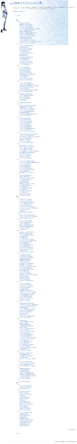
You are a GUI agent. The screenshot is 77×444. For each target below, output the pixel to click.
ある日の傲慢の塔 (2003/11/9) (25, 58)
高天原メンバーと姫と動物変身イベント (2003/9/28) (29, 85)
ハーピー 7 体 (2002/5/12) (24, 340)
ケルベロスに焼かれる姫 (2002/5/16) (26, 334)
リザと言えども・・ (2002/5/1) (25, 350)
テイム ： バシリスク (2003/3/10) (26, 158)
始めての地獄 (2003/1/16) (24, 182)
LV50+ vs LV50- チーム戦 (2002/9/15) (26, 247)
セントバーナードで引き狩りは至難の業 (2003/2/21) (29, 162)
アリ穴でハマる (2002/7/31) (25, 283)
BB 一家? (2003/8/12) (23, 99)
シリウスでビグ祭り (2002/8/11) (26, 267)
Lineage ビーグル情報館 (59, 441)
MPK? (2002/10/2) (23, 229)
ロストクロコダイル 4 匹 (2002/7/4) (26, 297)
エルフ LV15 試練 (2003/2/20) (25, 166)
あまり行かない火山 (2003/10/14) (26, 72)
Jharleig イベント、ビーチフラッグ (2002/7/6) (28, 291)
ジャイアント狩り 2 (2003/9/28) (25, 82)
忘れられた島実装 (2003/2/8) (25, 170)
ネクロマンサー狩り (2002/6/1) (25, 317)
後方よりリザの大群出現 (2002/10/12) (27, 224)
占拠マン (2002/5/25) (23, 327)
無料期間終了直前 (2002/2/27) (25, 368)
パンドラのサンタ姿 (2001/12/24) (26, 385)
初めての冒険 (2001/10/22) (24, 425)
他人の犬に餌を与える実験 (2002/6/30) (27, 303)
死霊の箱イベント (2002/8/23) (25, 260)
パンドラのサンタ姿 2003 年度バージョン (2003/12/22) (30, 28)
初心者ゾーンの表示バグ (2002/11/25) (27, 217)
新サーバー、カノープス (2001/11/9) (26, 404)
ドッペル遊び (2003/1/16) (24, 180)
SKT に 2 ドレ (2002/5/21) (24, 330)
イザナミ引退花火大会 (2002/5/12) (26, 341)
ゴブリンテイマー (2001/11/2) (25, 409)
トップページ (18, 15)
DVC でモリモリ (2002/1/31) (25, 381)
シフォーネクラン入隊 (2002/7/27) (26, 284)
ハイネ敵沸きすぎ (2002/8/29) (25, 254)
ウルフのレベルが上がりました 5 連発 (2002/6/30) (29, 304)
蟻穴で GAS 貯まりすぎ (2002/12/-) (26, 212)
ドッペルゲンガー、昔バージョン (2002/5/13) (28, 337)
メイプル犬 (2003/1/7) (24, 192)
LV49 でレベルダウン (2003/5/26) (26, 121)
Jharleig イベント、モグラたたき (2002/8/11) (28, 266)
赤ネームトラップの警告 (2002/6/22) (26, 310)
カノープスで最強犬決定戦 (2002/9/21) (27, 234)
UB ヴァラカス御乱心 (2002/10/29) (26, 222)
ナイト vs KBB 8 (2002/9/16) (25, 246)
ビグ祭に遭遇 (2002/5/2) (24, 348)
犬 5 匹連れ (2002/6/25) (24, 307)
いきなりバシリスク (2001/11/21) (26, 394)
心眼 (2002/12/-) (23, 210)
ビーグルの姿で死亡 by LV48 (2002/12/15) (27, 202)
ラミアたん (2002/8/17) (24, 261)
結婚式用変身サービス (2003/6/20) (26, 106)
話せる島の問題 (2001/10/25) (25, 422)
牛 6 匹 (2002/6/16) (23, 314)
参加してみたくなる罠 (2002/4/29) (26, 352)
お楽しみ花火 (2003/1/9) (24, 186)
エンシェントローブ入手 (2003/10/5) (26, 78)
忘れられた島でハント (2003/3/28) (26, 145)
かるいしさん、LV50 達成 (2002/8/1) (26, 280)
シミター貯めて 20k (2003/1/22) (25, 179)
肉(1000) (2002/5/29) (23, 320)
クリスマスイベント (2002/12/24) (26, 200)
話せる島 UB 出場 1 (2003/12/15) (26, 38)
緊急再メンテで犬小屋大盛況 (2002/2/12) (27, 374)
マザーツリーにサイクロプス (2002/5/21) (27, 331)
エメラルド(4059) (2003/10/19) (25, 71)
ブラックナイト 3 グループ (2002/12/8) (27, 206)
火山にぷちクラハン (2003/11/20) (26, 48)
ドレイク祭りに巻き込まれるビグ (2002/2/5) (28, 375)
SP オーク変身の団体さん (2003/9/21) (26, 86)
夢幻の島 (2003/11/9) (23, 55)
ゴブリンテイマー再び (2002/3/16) (26, 361)
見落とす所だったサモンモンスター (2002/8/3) (28, 274)
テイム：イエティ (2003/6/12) (25, 115)
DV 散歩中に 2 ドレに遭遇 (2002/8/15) (27, 263)
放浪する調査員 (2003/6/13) (25, 112)
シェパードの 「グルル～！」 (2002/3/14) (27, 362)
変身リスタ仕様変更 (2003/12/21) (26, 31)
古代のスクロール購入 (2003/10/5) (26, 79)
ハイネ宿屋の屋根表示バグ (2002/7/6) (27, 294)
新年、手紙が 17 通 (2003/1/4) (25, 195)
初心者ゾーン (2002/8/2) (24, 276)
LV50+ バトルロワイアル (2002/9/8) (26, 249)
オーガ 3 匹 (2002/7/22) (24, 288)
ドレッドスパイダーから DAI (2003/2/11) (27, 169)
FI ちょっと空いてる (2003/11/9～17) (26, 52)
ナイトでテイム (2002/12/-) (25, 209)
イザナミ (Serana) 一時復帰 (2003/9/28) (27, 84)
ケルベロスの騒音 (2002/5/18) (25, 333)
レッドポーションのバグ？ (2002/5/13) (27, 338)
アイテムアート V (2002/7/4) (25, 298)
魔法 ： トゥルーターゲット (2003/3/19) (27, 146)
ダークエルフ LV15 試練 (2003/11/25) (26, 45)
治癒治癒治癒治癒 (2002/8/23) (25, 259)
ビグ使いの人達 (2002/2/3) (24, 377)
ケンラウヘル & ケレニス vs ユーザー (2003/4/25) (29, 133)
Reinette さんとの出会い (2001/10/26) (26, 419)
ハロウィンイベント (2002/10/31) (26, 220)
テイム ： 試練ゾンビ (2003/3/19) (26, 148)
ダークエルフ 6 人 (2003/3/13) (25, 153)
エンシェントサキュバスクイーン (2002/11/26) (28, 216)
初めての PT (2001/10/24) (24, 424)
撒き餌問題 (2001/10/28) (24, 418)
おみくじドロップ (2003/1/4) (25, 193)
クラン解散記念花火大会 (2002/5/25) (26, 325)
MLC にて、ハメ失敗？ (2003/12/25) (26, 27)
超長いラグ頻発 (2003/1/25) (25, 176)
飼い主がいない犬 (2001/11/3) (25, 408)
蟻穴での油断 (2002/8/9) (24, 270)
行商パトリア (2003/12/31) (24, 22)
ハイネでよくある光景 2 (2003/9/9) (26, 91)
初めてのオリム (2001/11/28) (25, 391)
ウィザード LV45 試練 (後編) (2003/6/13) (27, 111)
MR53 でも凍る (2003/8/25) (25, 96)
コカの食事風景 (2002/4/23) (25, 354)
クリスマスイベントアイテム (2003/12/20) (27, 35)
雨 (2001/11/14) (22, 399)
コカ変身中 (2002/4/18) (24, 357)
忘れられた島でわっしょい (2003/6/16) (27, 108)
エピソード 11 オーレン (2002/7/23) (26, 286)
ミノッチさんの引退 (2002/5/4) (25, 345)
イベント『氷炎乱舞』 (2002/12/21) (26, 203)
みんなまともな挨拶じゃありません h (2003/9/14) (29, 89)
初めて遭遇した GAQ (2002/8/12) (26, 264)
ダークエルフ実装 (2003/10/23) (25, 68)
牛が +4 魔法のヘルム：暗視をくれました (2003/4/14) (30, 136)
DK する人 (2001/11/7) (24, 405)
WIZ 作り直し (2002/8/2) (24, 277)
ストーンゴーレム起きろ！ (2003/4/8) (27, 142)
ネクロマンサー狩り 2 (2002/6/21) (26, 311)
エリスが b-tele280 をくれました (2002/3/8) (27, 365)
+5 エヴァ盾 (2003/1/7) (24, 189)
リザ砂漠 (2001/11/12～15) (24, 401)
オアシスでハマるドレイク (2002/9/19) (27, 239)
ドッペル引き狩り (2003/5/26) (25, 119)
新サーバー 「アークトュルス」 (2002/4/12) (28, 358)
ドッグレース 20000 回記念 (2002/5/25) (27, 328)
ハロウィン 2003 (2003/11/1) (25, 64)
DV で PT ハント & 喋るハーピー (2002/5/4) (28, 347)
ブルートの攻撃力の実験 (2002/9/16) (26, 244)
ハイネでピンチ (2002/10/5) (25, 227)
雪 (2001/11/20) (22, 395)
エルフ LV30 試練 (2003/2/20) (25, 165)
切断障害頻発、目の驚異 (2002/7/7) (26, 290)
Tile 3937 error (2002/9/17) (24, 243)
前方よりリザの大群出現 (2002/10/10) (27, 226)
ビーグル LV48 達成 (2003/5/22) (25, 126)
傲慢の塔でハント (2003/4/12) (25, 139)
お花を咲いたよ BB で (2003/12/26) (26, 25)
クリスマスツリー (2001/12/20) (25, 387)
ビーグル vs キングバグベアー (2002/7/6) (27, 293)
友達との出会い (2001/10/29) (25, 415)
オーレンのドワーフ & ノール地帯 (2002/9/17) (28, 240)
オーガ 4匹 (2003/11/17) (24, 51)
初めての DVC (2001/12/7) (24, 388)
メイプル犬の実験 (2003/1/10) (25, 185)
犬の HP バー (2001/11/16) (24, 398)
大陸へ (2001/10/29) (23, 416)
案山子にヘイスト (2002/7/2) (25, 300)
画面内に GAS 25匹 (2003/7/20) (25, 102)
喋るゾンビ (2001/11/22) (24, 392)
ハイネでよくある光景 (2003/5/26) (26, 122)
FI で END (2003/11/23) (24, 47)
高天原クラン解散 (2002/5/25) (25, 324)
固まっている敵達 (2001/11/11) (25, 402)
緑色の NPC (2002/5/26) (24, 323)
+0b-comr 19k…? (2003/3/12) (25, 156)
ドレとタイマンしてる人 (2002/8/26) (26, 257)
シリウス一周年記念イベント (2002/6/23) (27, 308)
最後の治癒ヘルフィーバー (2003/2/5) (27, 172)
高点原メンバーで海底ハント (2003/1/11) (27, 183)
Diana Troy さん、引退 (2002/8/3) (26, 273)
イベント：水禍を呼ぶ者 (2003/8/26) (26, 95)
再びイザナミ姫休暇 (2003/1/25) (26, 175)
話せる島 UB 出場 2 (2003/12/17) (26, 37)
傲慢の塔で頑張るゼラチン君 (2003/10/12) (27, 74)
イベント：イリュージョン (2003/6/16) (27, 109)
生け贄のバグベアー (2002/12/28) (26, 199)
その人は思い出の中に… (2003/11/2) (26, 62)
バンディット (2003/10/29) (24, 67)
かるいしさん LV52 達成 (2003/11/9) (26, 57)
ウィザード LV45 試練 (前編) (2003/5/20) (27, 128)
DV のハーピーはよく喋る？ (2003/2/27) (27, 160)
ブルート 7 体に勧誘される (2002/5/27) (27, 321)
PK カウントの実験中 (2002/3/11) (26, 364)
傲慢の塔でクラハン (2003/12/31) (26, 24)
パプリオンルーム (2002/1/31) (25, 378)
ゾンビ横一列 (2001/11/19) (24, 397)
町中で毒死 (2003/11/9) (24, 54)
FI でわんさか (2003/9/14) (24, 88)
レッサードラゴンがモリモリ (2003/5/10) (27, 131)
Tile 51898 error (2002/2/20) (24, 371)
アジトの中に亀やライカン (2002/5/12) (27, 344)
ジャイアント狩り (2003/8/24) (25, 98)
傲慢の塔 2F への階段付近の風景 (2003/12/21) (28, 32)
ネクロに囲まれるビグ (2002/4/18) (26, 355)
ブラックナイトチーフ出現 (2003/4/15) (27, 135)
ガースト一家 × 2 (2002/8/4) (25, 271)
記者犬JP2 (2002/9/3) (23, 250)
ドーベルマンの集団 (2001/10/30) (26, 412)
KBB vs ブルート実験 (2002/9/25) (26, 233)
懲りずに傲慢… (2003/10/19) (25, 69)
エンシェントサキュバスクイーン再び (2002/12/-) (29, 207)
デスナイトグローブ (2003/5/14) (26, 129)
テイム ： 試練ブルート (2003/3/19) (26, 149)
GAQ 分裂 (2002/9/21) (24, 236)
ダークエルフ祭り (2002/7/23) (25, 287)
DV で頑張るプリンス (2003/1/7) (26, 190)
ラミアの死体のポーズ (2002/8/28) (26, 256)
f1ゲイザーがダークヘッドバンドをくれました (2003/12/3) (30, 41)
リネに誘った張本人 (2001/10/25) (26, 421)
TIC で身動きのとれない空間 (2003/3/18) (27, 152)
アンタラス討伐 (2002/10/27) (25, 223)
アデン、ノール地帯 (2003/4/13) (26, 138)
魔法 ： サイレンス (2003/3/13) (25, 155)
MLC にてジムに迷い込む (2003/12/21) (27, 34)
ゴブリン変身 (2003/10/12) (24, 75)
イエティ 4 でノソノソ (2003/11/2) (26, 61)
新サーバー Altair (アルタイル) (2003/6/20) (28, 105)
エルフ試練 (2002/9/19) (24, 237)
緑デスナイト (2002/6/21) (24, 313)
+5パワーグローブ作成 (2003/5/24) (26, 125)
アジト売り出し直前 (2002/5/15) (26, 335)
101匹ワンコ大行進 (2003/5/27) (25, 118)
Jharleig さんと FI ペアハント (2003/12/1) (27, 42)
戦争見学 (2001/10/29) (24, 414)
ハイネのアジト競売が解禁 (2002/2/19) (27, 372)
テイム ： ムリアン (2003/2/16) (25, 163)
